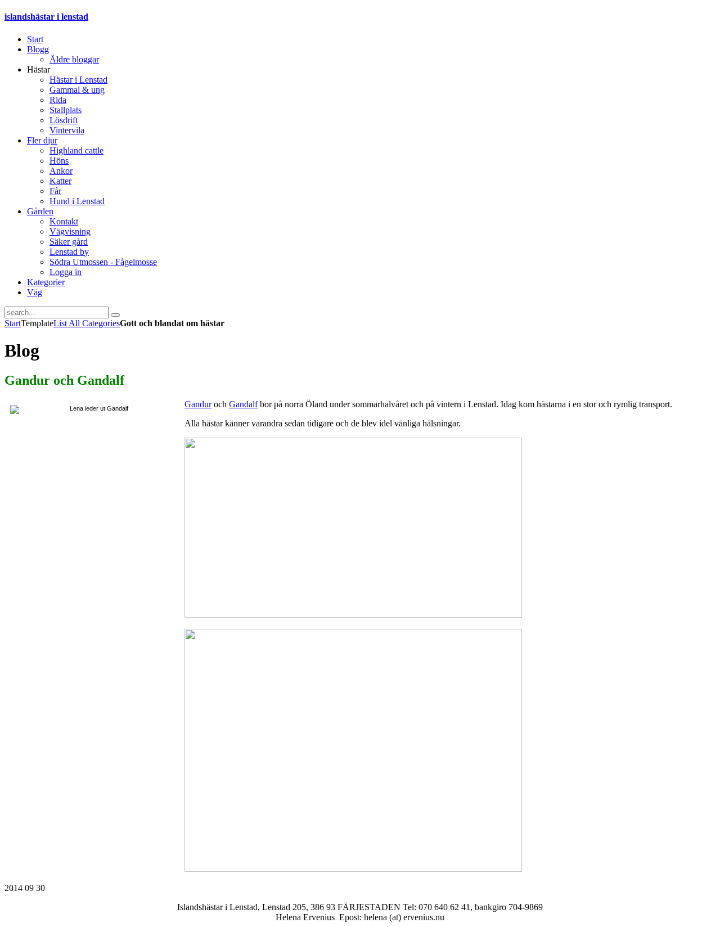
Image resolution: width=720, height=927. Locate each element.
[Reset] (115, 315)
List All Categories (86, 323)
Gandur (198, 404)
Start (12, 323)
